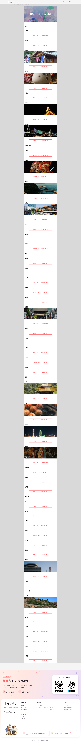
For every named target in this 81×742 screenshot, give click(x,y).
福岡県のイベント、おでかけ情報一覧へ (40, 576)
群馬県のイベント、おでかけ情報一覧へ (40, 66)
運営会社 (51, 705)
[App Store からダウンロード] (59, 691)
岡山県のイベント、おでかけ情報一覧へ (40, 506)
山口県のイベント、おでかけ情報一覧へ (40, 525)
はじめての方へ (24, 709)
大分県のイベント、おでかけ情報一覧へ (40, 631)
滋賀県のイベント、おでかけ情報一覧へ (40, 372)
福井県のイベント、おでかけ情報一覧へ (40, 292)
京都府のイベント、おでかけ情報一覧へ (40, 398)
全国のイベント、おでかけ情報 (24, 4)
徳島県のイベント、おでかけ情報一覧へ (40, 535)
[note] (15, 712)
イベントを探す (24, 707)
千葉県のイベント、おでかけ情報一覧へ (40, 97)
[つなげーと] (10, 704)
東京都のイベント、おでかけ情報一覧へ (40, 119)
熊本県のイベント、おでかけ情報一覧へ (40, 621)
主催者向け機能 (39, 705)
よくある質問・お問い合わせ (26, 712)
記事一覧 (23, 718)
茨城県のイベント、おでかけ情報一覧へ (40, 35)
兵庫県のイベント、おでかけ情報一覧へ (40, 441)
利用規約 (66, 705)
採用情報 (51, 707)
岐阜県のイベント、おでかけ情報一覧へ (40, 333)
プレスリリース (52, 709)
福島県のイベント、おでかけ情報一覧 (40, 248)
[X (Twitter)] (5, 712)
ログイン (70, 1)
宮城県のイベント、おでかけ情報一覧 (40, 219)
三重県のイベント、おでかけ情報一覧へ (40, 362)
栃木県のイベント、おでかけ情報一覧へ (40, 45)
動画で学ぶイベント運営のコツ (42, 707)
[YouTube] (11, 712)
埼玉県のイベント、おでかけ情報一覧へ (40, 88)
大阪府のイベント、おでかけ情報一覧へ (40, 419)
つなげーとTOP (16, 4)
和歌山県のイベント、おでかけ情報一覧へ (40, 472)
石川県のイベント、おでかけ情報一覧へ (40, 282)
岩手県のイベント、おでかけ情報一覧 (40, 198)
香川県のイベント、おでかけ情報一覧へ (40, 545)
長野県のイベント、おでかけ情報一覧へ (40, 323)
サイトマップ (23, 716)
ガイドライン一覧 (67, 712)
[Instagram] (8, 712)
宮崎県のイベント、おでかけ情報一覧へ (40, 641)
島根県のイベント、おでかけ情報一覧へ (40, 491)
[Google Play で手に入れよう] (71, 691)
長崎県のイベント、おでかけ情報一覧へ (40, 612)
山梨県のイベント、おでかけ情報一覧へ (40, 302)
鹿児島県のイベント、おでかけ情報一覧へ (40, 651)
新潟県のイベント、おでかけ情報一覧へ (40, 263)
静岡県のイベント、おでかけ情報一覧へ (40, 342)
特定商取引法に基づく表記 (69, 709)
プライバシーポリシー (68, 707)
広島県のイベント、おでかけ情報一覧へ (40, 515)
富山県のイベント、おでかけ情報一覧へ (40, 272)
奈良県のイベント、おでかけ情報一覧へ (40, 462)
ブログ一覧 (23, 720)
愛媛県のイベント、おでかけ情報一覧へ (40, 554)
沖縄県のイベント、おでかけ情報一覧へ (40, 660)
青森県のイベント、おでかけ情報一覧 (40, 176)
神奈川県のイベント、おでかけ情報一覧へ (40, 140)
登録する (72, 733)
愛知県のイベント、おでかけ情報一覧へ (40, 352)
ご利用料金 (23, 714)
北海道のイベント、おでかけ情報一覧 (40, 155)
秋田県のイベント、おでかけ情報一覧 (40, 229)
